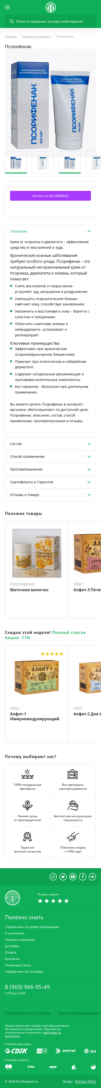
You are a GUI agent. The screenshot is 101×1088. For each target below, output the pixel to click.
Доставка (12, 946)
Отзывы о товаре (24, 494)
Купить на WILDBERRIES (51, 196)
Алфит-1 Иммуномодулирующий (34, 716)
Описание (18, 231)
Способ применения (27, 456)
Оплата (10, 952)
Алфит (78, 583)
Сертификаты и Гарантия (31, 482)
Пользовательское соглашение (27, 1012)
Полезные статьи (18, 965)
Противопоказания (26, 469)
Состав (16, 443)
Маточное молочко (29, 589)
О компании (14, 933)
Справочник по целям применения (32, 927)
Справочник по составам (24, 972)
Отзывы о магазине (20, 940)
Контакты (12, 959)
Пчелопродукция (22, 583)
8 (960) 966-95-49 (27, 986)
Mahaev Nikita (85, 1081)
